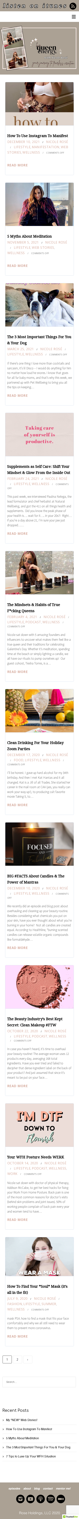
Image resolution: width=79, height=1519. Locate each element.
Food (19, 760)
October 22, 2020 (22, 1031)
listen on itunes (35, 6)
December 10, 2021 (23, 141)
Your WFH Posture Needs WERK (35, 1157)
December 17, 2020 (23, 755)
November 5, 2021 (23, 242)
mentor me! (63, 1488)
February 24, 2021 (23, 478)
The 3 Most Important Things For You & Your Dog (38, 1447)
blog (37, 1488)
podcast (33, 622)
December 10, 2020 (23, 888)
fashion (14, 1304)
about (27, 1488)
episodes (14, 1488)
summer (49, 1304)
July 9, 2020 (17, 1298)
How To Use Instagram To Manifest (37, 135)
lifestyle (22, 147)
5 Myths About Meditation (29, 236)
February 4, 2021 (22, 617)
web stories (43, 247)
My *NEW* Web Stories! (21, 1420)
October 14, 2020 (22, 1163)
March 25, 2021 (20, 349)
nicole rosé (57, 141)
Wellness (31, 152)
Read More (17, 165)
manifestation (46, 147)
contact (48, 1488)
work (12, 1173)
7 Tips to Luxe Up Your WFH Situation (31, 1456)
